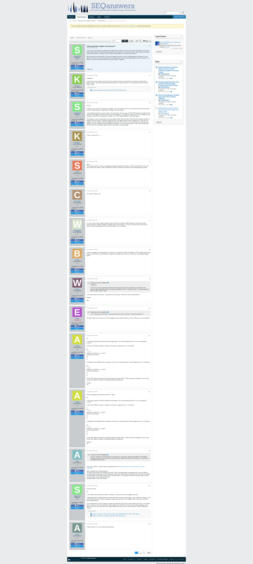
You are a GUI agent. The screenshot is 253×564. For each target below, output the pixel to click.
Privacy (139, 559)
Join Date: (74, 63)
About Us (173, 559)
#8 (150, 249)
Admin (145, 559)
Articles (92, 17)
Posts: (73, 64)
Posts (72, 37)
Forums (71, 17)
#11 (150, 335)
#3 (150, 102)
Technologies (81, 17)
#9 (150, 279)
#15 (149, 524)
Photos (90, 37)
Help (124, 559)
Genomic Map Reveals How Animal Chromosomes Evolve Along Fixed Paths (168, 83)
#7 (150, 220)
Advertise (152, 559)
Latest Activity (80, 37)
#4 (150, 132)
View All (159, 51)
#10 (149, 308)
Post (78, 68)
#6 (150, 191)
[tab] (72, 37)
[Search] (183, 12)
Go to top (181, 559)
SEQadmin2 (164, 43)
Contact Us (131, 559)
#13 (149, 451)
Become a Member (163, 559)
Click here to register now (129, 26)
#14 (149, 486)
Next (149, 552)
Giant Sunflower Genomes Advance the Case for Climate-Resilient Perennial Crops (168, 69)
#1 (150, 46)
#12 (149, 391)
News (99, 17)
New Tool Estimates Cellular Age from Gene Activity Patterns (168, 96)
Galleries (107, 17)
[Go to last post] (171, 78)
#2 (150, 75)
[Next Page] (140, 40)
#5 (150, 161)
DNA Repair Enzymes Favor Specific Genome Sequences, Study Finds (168, 109)
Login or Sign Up (178, 16)
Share (78, 66)
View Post (107, 282)
